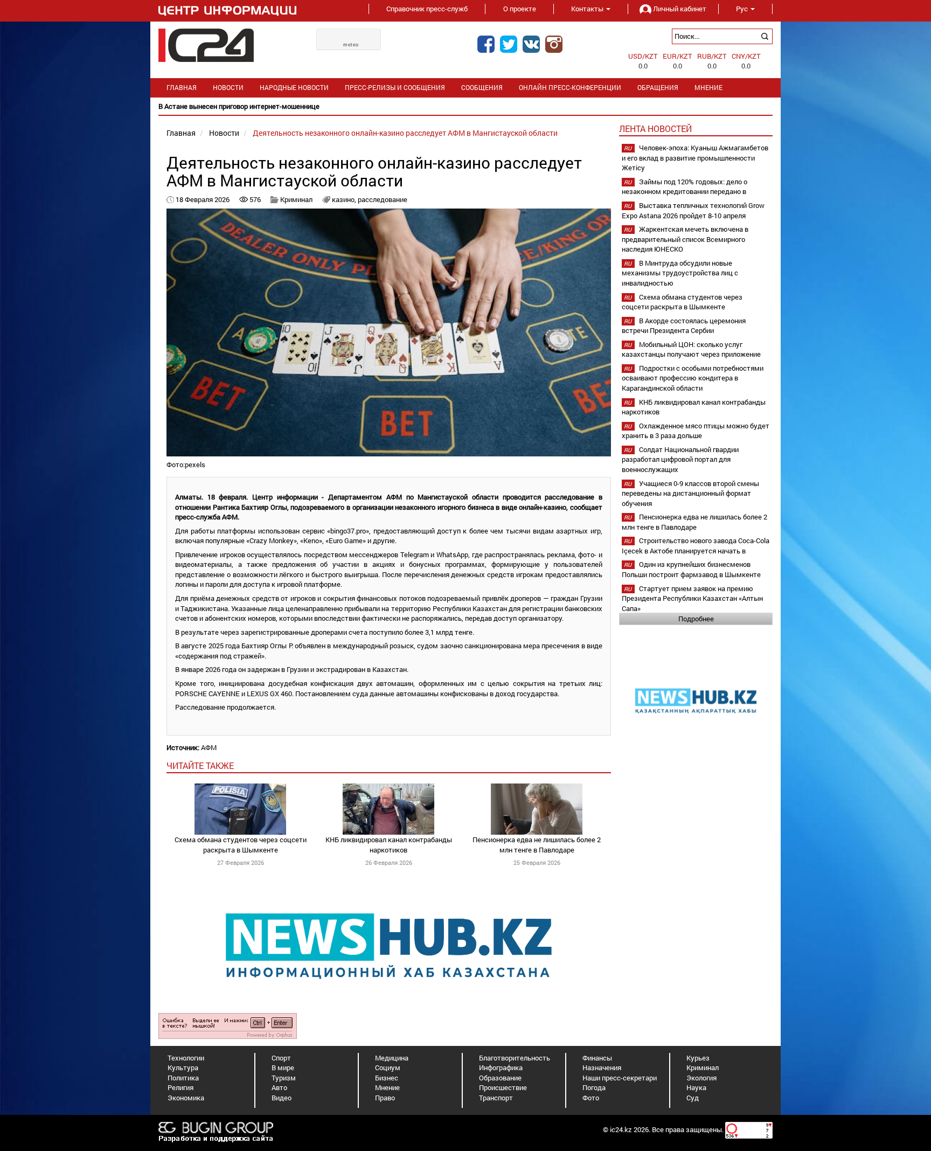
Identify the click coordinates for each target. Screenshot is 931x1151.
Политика (183, 1078)
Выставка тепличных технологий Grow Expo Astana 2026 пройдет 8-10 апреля (693, 210)
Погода (594, 1087)
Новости (228, 88)
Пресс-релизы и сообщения (395, 88)
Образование (500, 1078)
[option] (465, 106)
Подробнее (696, 618)
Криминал (296, 199)
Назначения (601, 1067)
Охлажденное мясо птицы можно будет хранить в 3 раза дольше (695, 431)
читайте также (200, 765)
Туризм (284, 1078)
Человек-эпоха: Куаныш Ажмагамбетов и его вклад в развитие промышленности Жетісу (695, 157)
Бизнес (386, 1078)
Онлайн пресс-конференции (570, 88)
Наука (696, 1087)
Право (385, 1098)
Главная (181, 88)
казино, (345, 199)
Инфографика (501, 1067)
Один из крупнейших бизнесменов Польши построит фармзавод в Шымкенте (691, 569)
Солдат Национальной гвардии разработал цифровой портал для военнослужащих (680, 459)
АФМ (209, 747)
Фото (590, 1098)
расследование (382, 199)
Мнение (708, 88)
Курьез (698, 1058)
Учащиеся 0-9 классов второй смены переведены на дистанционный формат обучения (690, 493)
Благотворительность (514, 1058)
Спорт (281, 1058)
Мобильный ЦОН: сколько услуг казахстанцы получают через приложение (691, 349)
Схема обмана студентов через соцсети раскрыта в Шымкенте (241, 845)
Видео (281, 1098)
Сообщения (482, 88)
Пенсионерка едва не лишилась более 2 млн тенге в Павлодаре (537, 845)
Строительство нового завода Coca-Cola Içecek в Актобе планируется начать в (695, 546)
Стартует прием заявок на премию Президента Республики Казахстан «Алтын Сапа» (692, 598)
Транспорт (496, 1098)
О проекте (519, 8)
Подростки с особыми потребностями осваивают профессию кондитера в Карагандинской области (692, 378)
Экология (701, 1078)
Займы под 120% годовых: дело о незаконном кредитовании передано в (684, 187)
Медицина (391, 1058)
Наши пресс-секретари (619, 1078)
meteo (351, 44)
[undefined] (227, 1025)
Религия (180, 1087)
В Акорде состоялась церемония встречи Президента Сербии (684, 326)
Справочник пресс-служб (427, 8)
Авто (279, 1087)
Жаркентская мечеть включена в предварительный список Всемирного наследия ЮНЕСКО (685, 239)
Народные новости (294, 88)
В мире (283, 1067)
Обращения (657, 88)
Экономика (186, 1098)
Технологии (186, 1058)
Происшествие (503, 1087)
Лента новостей (655, 128)
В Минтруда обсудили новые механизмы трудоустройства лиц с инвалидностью (680, 273)
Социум (387, 1067)
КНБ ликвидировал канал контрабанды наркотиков (388, 845)
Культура (183, 1067)
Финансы (597, 1058)
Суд (692, 1098)
